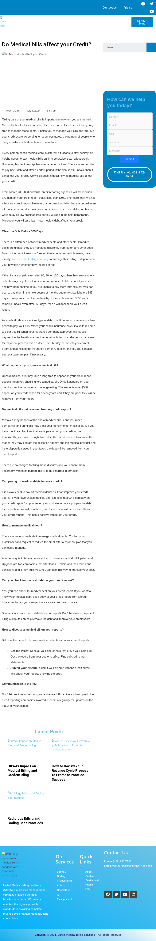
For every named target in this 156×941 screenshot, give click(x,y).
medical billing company (34, 259)
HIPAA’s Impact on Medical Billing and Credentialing (22, 770)
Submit (129, 159)
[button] (126, 22)
